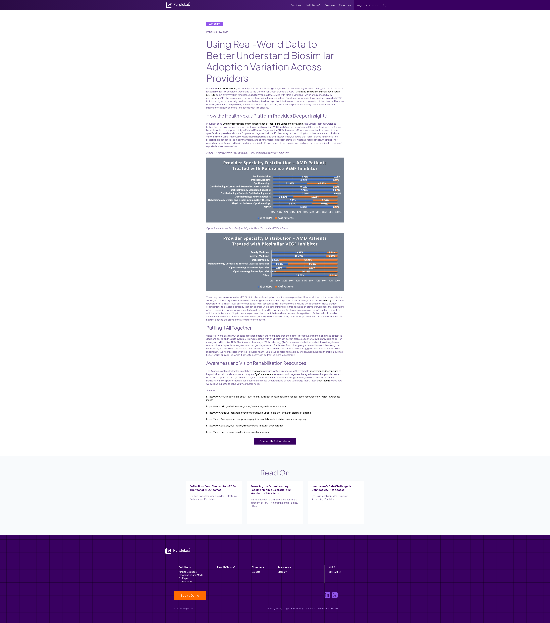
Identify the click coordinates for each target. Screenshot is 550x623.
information (258, 370)
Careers (256, 571)
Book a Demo (190, 595)
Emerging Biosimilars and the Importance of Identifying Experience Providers (263, 123)
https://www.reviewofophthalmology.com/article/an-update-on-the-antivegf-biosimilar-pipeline (258, 412)
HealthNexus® (312, 5)
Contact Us (372, 5)
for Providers (185, 581)
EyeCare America (264, 374)
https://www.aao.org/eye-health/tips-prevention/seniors (237, 431)
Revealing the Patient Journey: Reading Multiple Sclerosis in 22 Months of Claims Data (271, 489)
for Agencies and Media (191, 574)
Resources (345, 5)
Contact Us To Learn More (275, 441)
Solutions (296, 5)
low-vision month (227, 88)
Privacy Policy (274, 608)
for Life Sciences (188, 571)
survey (327, 300)
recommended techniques (324, 370)
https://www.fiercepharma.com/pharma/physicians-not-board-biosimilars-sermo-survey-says (256, 419)
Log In (360, 5)
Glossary (282, 571)
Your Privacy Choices (302, 608)
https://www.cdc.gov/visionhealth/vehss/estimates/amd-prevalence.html (246, 406)
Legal (286, 608)
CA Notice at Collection (326, 608)
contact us (324, 380)
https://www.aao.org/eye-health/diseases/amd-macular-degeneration (244, 425)
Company (330, 5)
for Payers (184, 578)
